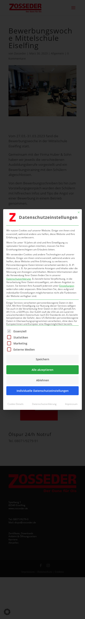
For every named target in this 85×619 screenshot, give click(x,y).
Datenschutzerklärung (18, 278)
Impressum (71, 404)
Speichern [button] (42, 359)
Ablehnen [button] (42, 380)
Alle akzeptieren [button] (42, 370)
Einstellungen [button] (66, 285)
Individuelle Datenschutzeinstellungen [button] (43, 391)
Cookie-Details (16, 404)
